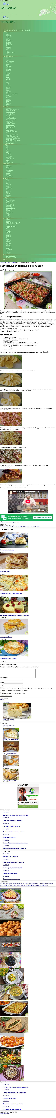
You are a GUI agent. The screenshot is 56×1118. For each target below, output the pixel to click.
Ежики (7, 77)
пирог (7, 885)
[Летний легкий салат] (12, 983)
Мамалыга (9, 91)
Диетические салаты (11, 119)
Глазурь (8, 250)
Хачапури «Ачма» (6, 637)
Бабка (7, 60)
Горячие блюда (8, 56)
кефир (26, 883)
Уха (7, 49)
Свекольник (9, 45)
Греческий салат (10, 110)
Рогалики (8, 231)
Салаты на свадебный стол (13, 140)
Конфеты (8, 184)
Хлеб (7, 227)
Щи (7, 55)
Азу (7, 57)
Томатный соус (10, 205)
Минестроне (9, 40)
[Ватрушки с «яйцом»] (11, 765)
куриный (36, 883)
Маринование (9, 170)
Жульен (8, 79)
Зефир (7, 182)
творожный (37, 885)
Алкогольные (9, 162)
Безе (7, 179)
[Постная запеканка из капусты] (14, 999)
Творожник (9, 249)
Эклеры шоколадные (8, 725)
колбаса (16, 523)
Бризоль (8, 68)
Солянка (8, 47)
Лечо (7, 169)
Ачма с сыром (5, 571)
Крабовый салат (10, 114)
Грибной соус (9, 212)
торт (42, 885)
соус (33, 885)
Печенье (8, 228)
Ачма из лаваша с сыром (9, 658)
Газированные (10, 158)
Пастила (8, 191)
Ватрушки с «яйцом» (8, 766)
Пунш (7, 145)
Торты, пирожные (10, 224)
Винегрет (8, 108)
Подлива (8, 103)
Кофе (7, 148)
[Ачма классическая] (14, 547)
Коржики (8, 221)
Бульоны (8, 35)
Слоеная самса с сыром (9, 780)
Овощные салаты (10, 123)
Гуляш (7, 74)
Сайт (1, 685)
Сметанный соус (10, 200)
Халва (7, 196)
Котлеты (8, 86)
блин (1, 883)
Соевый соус (9, 201)
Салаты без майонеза (12, 136)
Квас (7, 149)
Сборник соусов (10, 199)
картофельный (10, 523)
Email (2, 682)
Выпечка (5, 218)
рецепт (25, 885)
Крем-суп (8, 38)
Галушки (8, 71)
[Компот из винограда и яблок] (10, 967)
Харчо (7, 51)
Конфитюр (8, 166)
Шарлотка (8, 244)
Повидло (8, 167)
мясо (49, 883)
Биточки (8, 65)
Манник (8, 245)
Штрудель (8, 243)
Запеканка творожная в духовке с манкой (14, 615)
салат (29, 885)
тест (40, 885)
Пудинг (8, 192)
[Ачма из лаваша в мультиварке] (14, 590)
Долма (7, 75)
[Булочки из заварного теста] (10, 935)
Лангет (7, 88)
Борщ (7, 34)
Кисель (8, 153)
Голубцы (8, 73)
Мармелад (8, 187)
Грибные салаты (10, 112)
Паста (7, 97)
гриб (7, 883)
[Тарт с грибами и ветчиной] (11, 751)
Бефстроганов (10, 61)
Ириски (8, 183)
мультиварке (45, 883)
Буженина (8, 69)
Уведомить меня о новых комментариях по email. (15, 690)
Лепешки (8, 236)
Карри (7, 82)
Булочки (8, 232)
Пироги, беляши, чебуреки (13, 222)
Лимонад (8, 157)
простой (21, 885)
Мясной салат (9, 116)
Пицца (7, 239)
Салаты (5, 106)
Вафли (8, 219)
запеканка (2, 523)
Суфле (8, 253)
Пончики (8, 248)
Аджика (8, 173)
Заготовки (6, 164)
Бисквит (8, 234)
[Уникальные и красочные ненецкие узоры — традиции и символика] (10, 951)
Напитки (5, 144)
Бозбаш (8, 33)
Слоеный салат (10, 143)
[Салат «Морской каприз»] (12, 919)
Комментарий (4, 677)
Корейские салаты (11, 113)
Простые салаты (10, 127)
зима (18, 883)
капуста (22, 883)
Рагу (7, 105)
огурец (51, 883)
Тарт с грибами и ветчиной (10, 753)
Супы (4, 31)
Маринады (9, 206)
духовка (10, 883)
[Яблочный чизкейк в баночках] (11, 738)
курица (40, 883)
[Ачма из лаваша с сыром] (14, 655)
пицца (15, 885)
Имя (1, 680)
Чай (7, 147)
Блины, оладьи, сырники (12, 223)
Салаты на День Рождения (13, 138)
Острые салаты (10, 125)
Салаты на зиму (10, 139)
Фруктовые (9, 156)
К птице (8, 214)
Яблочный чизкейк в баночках (11, 739)
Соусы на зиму (10, 204)
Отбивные (8, 96)
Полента (8, 104)
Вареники (8, 70)
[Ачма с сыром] (14, 569)
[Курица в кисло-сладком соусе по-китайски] (12, 1048)
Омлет (7, 95)
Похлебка (8, 43)
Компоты (8, 154)
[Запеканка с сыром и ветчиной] (14, 1016)
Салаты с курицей (11, 118)
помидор (18, 885)
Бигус (7, 64)
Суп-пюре (8, 48)
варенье (4, 883)
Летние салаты (10, 121)
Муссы (7, 189)
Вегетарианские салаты (12, 109)
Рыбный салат (10, 117)
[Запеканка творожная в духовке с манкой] (14, 612)
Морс (7, 151)
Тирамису (8, 195)
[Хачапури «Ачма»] (14, 634)
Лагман (8, 39)
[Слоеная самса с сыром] (11, 779)
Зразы (7, 80)
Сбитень (8, 152)
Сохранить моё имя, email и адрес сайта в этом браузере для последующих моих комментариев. (28, 688)
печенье (2, 885)
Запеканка (9, 247)
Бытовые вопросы (11, 257)
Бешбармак (9, 62)
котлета (29, 883)
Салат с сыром (10, 132)
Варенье (8, 165)
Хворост (8, 230)
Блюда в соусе (10, 209)
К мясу (7, 213)
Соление (8, 171)
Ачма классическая (7, 550)
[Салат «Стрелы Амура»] (10, 903)
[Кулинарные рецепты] (8, 14)
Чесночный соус (10, 208)
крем (33, 883)
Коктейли (8, 161)
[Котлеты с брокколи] (10, 1064)
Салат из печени (10, 128)
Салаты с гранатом (11, 141)
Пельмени (8, 100)
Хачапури (8, 240)
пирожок (11, 885)
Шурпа (7, 53)
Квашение (8, 175)
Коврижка (8, 252)
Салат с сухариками (11, 131)
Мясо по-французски (11, 93)
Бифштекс (8, 66)
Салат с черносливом (12, 134)
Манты (7, 92)
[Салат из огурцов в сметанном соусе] (12, 1080)
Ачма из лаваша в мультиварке (11, 593)
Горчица (8, 210)
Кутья (7, 186)
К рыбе (8, 215)
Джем (7, 174)
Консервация (9, 176)
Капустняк (8, 36)
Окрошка (8, 42)
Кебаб (7, 84)
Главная (2, 262)
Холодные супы (10, 52)
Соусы (5, 197)
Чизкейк (8, 241)
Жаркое (8, 78)
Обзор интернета (10, 256)
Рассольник (9, 44)
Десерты (5, 178)
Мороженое (9, 188)
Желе (7, 180)
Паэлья (8, 99)
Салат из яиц (9, 122)
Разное (5, 254)
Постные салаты (10, 126)
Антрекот (8, 58)
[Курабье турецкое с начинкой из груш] (14, 1032)
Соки (7, 160)
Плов (7, 101)
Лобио (7, 90)
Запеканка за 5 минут (9, 719)
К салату (8, 217)
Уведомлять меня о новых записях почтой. (13, 693)
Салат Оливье (10, 130)
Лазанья (8, 87)
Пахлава (8, 235)
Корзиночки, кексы (11, 226)
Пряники (8, 237)
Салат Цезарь (9, 135)
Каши (7, 83)
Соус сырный (9, 202)
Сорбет (8, 193)
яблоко (46, 885)
